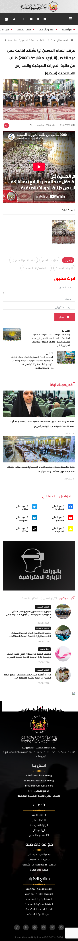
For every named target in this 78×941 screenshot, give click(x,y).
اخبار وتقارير (44, 649)
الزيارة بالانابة (39, 815)
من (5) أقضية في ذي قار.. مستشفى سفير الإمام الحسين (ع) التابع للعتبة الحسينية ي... (27, 676)
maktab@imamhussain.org (39, 780)
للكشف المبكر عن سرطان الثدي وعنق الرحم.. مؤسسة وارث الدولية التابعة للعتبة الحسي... (29, 655)
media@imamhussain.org (39, 785)
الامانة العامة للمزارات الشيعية (39, 864)
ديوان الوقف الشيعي (39, 859)
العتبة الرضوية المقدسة (39, 899)
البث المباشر (39, 820)
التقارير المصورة (42, 607)
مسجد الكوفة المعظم (39, 914)
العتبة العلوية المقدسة (39, 888)
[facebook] (45, 19)
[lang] (6, 19)
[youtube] (31, 19)
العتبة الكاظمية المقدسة (39, 894)
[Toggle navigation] (70, 18)
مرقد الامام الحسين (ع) (23, 260)
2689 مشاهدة (44, 125)
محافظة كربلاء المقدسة (36, 268)
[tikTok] (17, 927)
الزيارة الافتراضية (39, 825)
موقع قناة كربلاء (39, 869)
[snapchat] (26, 927)
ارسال (62, 317)
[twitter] (38, 19)
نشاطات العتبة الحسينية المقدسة (26, 40)
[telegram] (35, 927)
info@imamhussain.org (39, 775)
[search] (14, 19)
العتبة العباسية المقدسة (39, 909)
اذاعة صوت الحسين (39, 835)
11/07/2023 (66, 125)
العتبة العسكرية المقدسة (39, 904)
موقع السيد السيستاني (39, 854)
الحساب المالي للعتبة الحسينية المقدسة (39, 795)
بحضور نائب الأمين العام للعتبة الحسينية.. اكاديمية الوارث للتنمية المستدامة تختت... (30, 634)
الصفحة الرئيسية (59, 40)
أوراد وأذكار (39, 830)
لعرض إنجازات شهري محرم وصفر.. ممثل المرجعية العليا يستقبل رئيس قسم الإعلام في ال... (28, 614)
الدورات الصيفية (64, 268)
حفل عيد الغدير (50, 260)
